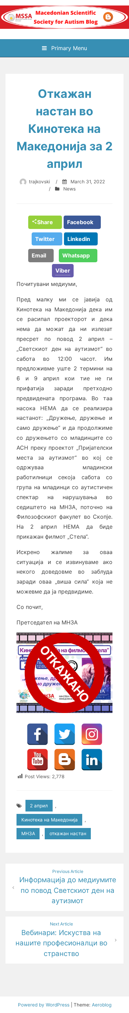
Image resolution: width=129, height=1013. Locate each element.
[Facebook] (37, 734)
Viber (62, 270)
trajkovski (39, 181)
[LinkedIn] (92, 760)
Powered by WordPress (44, 1005)
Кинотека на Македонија (49, 819)
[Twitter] (65, 734)
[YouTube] (37, 760)
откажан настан (68, 833)
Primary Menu (68, 48)
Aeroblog (101, 1005)
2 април (39, 805)
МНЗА (28, 833)
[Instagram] (92, 734)
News (69, 189)
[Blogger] (65, 760)
